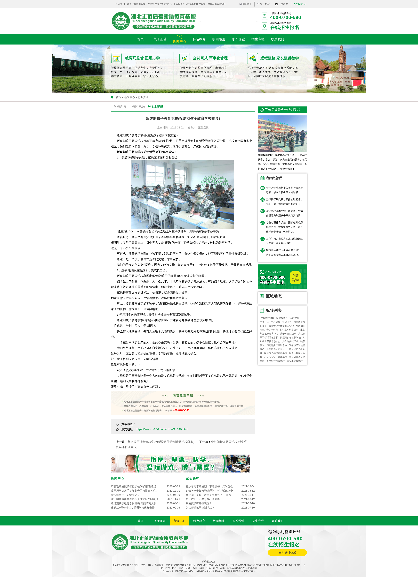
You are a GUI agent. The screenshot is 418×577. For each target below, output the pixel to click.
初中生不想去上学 (289, 329)
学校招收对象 (267, 318)
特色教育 (199, 521)
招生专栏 (258, 521)
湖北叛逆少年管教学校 (288, 318)
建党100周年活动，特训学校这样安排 (145, 507)
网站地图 (210, 571)
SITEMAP (265, 4)
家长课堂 (238, 521)
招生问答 (298, 4)
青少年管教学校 (294, 361)
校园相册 (219, 521)
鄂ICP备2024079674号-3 (244, 571)
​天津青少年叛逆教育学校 (281, 325)
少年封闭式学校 (290, 341)
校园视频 (138, 106)
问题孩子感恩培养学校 (276, 353)
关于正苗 (160, 521)
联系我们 (277, 521)
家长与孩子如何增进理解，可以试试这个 (220, 490)
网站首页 (247, 4)
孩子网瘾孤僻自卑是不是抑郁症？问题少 (145, 499)
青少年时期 (272, 329)
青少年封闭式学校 (275, 361)
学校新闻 (120, 106)
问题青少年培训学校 (277, 345)
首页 (118, 97)
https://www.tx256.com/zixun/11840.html (162, 429)
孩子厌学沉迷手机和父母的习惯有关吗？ (145, 490)
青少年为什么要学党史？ (145, 495)
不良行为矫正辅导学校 (276, 357)
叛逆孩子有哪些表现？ (220, 503)
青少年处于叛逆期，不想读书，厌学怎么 (220, 486)
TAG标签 (283, 4)
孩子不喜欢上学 (288, 333)
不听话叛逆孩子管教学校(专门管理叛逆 (145, 486)
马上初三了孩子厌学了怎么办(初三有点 (220, 495)
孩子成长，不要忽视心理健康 (220, 499)
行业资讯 (143, 97)
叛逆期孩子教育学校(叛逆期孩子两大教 (145, 503)
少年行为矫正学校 (275, 349)
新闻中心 (129, 97)
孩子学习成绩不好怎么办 (279, 322)
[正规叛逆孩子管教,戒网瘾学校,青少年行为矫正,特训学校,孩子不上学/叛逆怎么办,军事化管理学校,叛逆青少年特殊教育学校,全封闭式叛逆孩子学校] (153, 21)
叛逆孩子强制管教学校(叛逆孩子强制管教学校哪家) (161, 441)
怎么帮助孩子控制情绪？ (220, 507)
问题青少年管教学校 (290, 337)
